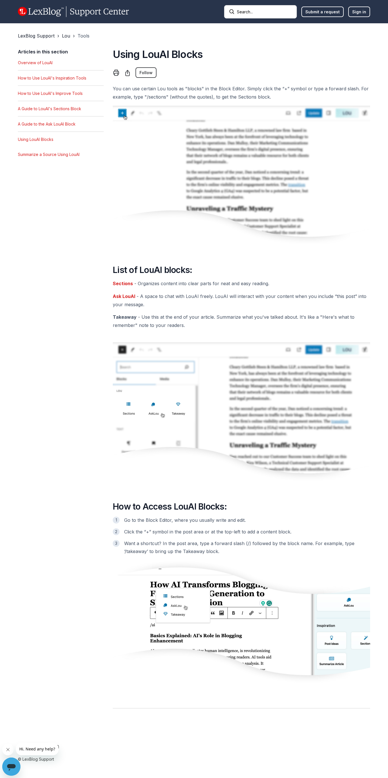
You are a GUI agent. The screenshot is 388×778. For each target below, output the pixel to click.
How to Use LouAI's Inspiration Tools (52, 78)
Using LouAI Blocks (35, 139)
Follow (146, 72)
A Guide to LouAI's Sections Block (49, 108)
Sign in (359, 11)
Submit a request (322, 11)
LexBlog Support (36, 36)
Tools (83, 36)
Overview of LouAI (35, 62)
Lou (66, 36)
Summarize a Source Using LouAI (49, 154)
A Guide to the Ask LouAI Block (47, 124)
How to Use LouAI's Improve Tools (50, 93)
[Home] (73, 11)
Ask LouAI (124, 296)
